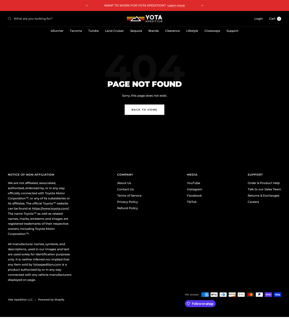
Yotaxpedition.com (47, 264)
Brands (153, 31)
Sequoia (136, 31)
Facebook (194, 195)
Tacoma (76, 31)
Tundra (93, 31)
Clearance (172, 31)
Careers (253, 202)
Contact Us (125, 189)
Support (232, 31)
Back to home (144, 109)
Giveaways (212, 31)
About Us (124, 183)
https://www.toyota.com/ (50, 208)
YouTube (193, 183)
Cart (274, 18)
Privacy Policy (127, 202)
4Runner (57, 31)
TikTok (192, 202)
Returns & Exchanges (263, 195)
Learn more (176, 5)
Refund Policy (127, 208)
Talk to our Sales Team (264, 189)
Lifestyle (192, 31)
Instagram (194, 189)
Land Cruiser (114, 31)
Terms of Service (129, 195)
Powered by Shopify (51, 299)
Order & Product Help (264, 183)
